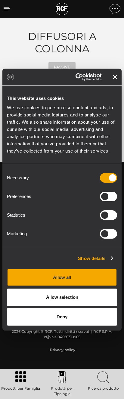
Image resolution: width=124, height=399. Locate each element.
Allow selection (62, 297)
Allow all (62, 277)
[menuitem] (62, 350)
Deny (62, 316)
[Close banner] (115, 77)
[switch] (108, 196)
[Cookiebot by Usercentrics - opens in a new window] (77, 77)
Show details (91, 258)
